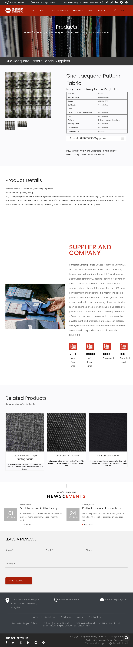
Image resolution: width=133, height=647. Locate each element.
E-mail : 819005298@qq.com (88, 138)
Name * (9, 550)
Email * (49, 550)
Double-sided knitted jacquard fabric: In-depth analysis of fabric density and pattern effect (41, 508)
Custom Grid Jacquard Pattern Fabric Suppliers (107, 640)
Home (32, 10)
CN (122, 10)
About (43, 10)
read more (26, 524)
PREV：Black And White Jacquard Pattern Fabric (91, 151)
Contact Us (104, 10)
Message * (10, 563)
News (90, 10)
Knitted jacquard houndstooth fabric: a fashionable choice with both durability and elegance (103, 508)
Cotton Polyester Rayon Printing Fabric (25, 457)
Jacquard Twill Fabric (66, 455)
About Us (49, 617)
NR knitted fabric (111, 623)
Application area (59, 10)
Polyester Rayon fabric (25, 623)
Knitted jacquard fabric (59, 33)
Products (78, 10)
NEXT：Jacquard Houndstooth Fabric (85, 154)
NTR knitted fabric (86, 623)
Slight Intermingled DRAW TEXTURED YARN (66, 626)
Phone (89, 550)
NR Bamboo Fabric (108, 455)
